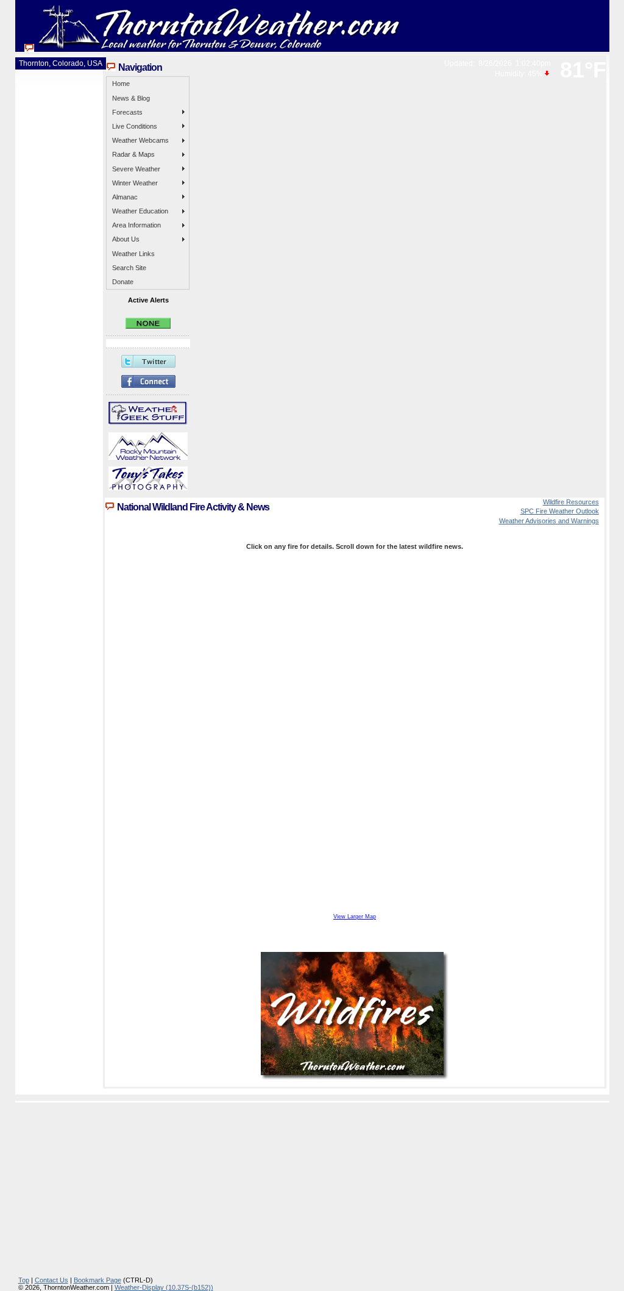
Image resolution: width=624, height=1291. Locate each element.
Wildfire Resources (571, 502)
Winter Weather (135, 183)
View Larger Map (354, 917)
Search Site (129, 267)
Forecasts (127, 112)
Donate (122, 281)
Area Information (136, 225)
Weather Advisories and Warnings (549, 520)
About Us (126, 239)
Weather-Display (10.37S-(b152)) (164, 1287)
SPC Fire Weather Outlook (559, 511)
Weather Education (140, 211)
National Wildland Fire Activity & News (193, 507)
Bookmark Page (97, 1280)
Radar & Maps (133, 154)
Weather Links (133, 253)
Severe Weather (136, 169)
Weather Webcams (140, 140)
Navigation (140, 67)
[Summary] (148, 326)
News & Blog (131, 98)
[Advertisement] (315, 1191)
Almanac (125, 197)
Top (23, 1280)
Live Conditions (134, 126)
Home (121, 83)
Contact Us (51, 1280)
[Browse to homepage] (213, 48)
